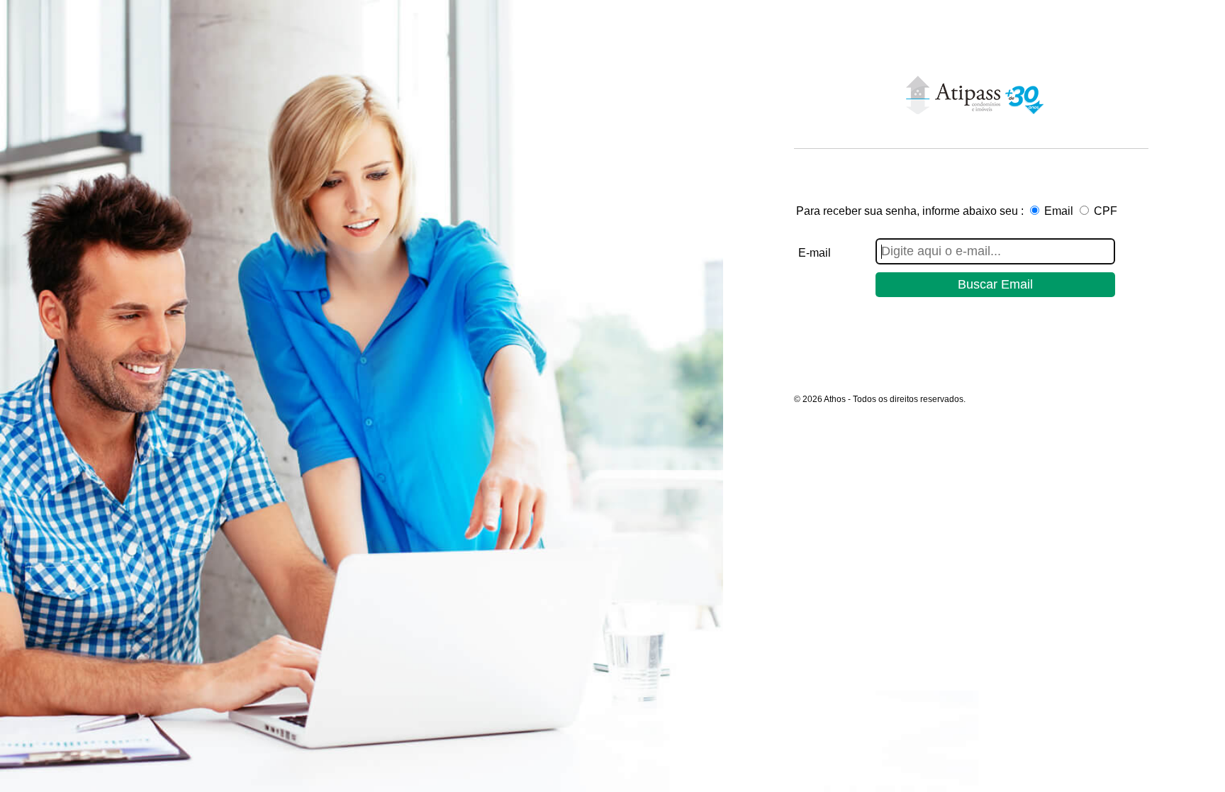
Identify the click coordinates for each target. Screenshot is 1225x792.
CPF (1105, 211)
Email (1058, 211)
